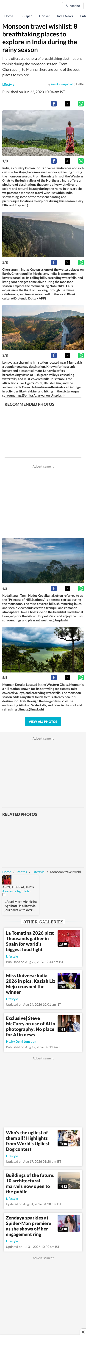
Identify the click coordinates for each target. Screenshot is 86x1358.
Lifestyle (38, 872)
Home (8, 16)
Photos (22, 872)
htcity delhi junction (21, 1041)
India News (65, 16)
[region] (43, 501)
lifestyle (8, 84)
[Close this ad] (83, 1332)
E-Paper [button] (26, 16)
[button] (54, 103)
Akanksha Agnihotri (63, 84)
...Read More (13, 902)
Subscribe (73, 6)
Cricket (44, 16)
